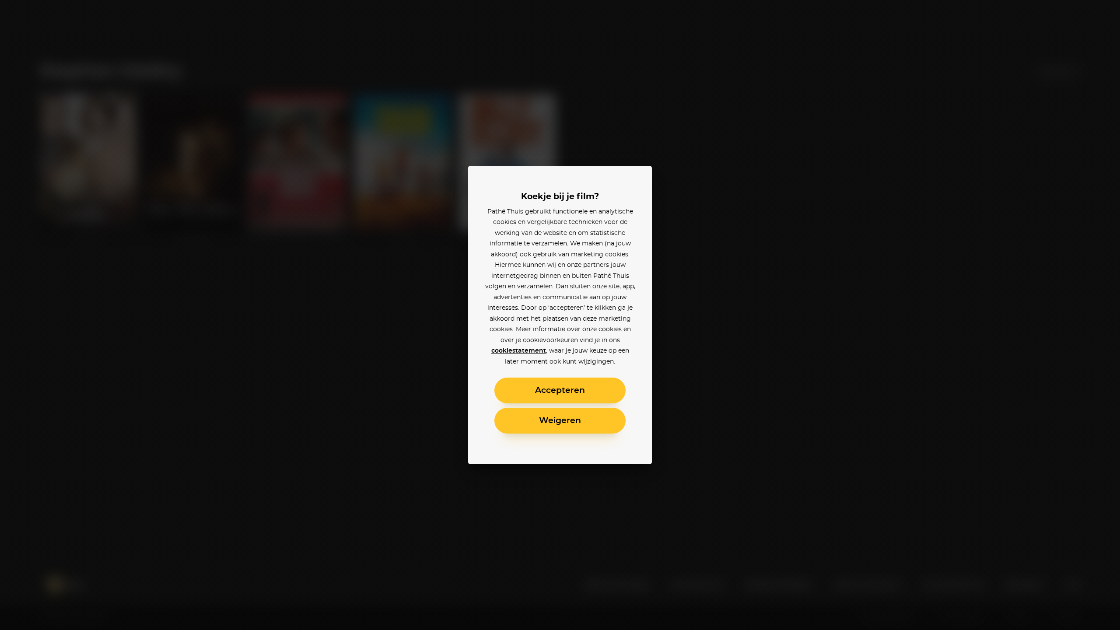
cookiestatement (518, 351)
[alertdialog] (560, 315)
